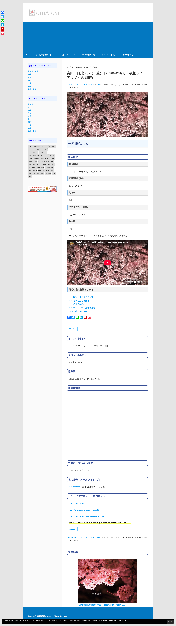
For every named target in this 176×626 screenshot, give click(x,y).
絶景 (38, 173)
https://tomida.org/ (77, 503)
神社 (39, 170)
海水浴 (33, 167)
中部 (29, 77)
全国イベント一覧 (68, 55)
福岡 (52, 170)
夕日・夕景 (41, 161)
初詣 (53, 158)
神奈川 (35, 170)
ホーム (28, 55)
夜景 (47, 161)
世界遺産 (36, 158)
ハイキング (44, 149)
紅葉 (34, 173)
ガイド (54, 146)
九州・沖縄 (32, 89)
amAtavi (72, 329)
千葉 (35, 161)
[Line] (2, 21)
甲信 (29, 113)
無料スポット (49, 167)
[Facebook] (2, 13)
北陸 (29, 119)
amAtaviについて (88, 55)
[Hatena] (2, 25)
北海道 (30, 104)
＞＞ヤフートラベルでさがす (82, 308)
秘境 (30, 173)
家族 (34, 164)
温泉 (42, 167)
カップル (47, 146)
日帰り (44, 164)
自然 (42, 173)
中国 (29, 83)
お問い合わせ (128, 55)
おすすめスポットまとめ (36, 146)
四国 (29, 86)
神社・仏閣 (45, 170)
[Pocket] (2, 33)
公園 (42, 158)
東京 (49, 164)
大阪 (52, 161)
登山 (30, 170)
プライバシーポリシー (109, 55)
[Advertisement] (88, 36)
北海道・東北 (33, 71)
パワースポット (33, 152)
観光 (49, 173)
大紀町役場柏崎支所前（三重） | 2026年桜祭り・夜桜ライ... (101, 605)
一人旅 (31, 158)
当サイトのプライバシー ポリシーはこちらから (114, 620)
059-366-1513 (74, 487)
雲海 (53, 173)
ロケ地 (52, 155)
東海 (29, 116)
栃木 (53, 164)
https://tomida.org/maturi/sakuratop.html (86, 516)
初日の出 (47, 158)
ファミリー (42, 152)
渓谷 (38, 167)
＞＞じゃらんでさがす (79, 301)
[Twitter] (2, 17)
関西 (29, 80)
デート (31, 149)
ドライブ (36, 149)
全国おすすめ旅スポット (45, 55)
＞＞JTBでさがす (77, 304)
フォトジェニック (34, 155)
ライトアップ (45, 155)
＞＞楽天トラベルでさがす (81, 297)
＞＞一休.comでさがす (79, 311)
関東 (29, 74)
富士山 (39, 164)
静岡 (30, 176)
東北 (29, 107)
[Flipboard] (2, 29)
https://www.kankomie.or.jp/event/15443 (86, 510)
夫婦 (30, 164)
